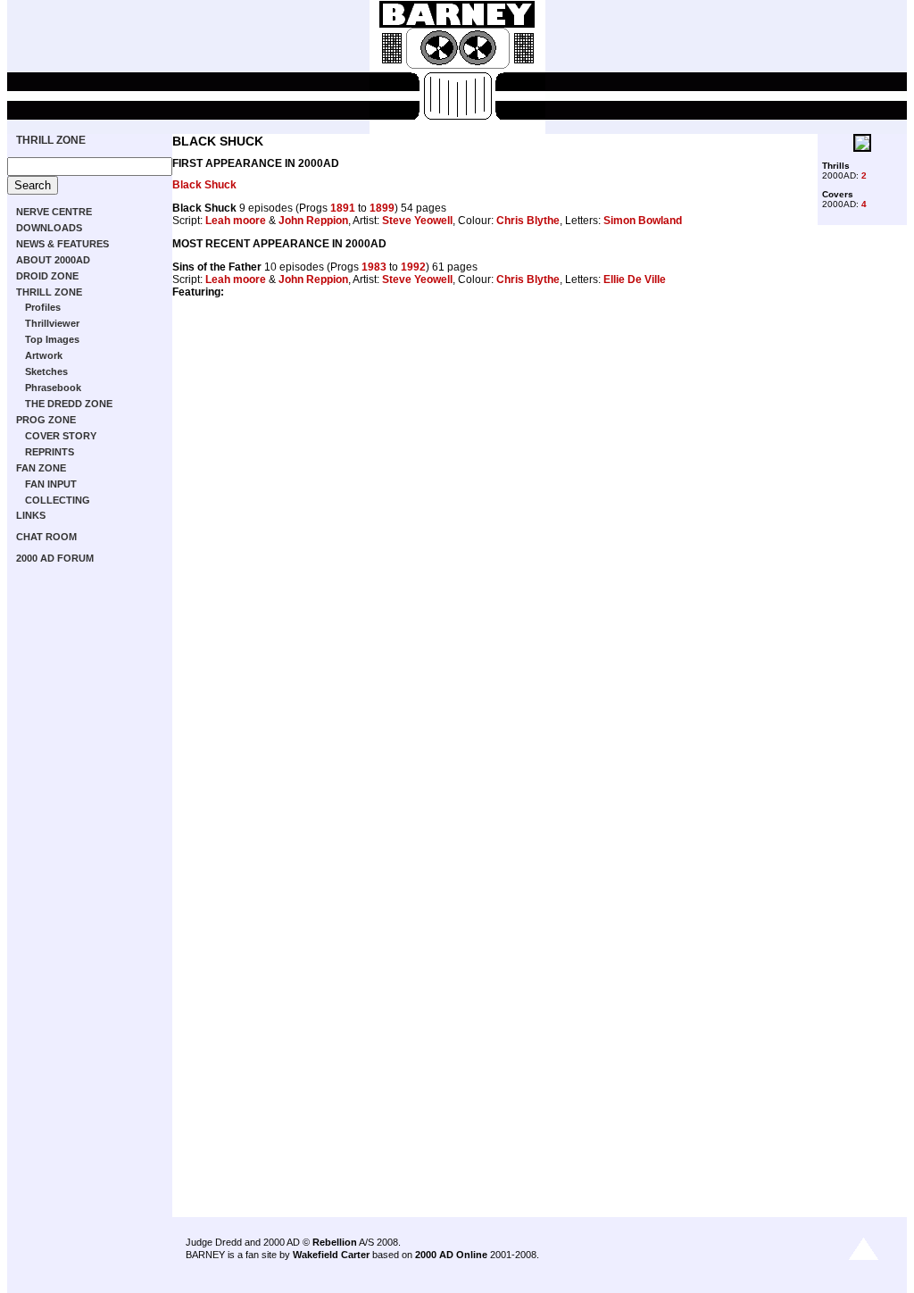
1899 (382, 208)
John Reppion (313, 220)
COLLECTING (57, 500)
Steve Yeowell (417, 220)
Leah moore (235, 220)
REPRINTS (49, 451)
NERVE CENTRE (54, 211)
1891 (342, 208)
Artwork (43, 355)
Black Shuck (204, 185)
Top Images (52, 339)
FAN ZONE (41, 468)
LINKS (31, 515)
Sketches (46, 371)
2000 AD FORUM (55, 558)
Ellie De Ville (634, 279)
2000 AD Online (451, 1254)
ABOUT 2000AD (53, 259)
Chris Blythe (528, 220)
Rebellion (334, 1242)
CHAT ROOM (46, 536)
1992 (413, 267)
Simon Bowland (642, 220)
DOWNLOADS (49, 227)
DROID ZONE (47, 276)
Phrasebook (53, 387)
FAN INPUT (51, 484)
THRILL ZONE (51, 140)
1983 (373, 267)
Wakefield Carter (331, 1254)
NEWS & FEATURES (62, 243)
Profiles (43, 307)
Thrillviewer (52, 323)
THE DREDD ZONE (68, 403)
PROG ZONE (46, 419)
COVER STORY (60, 435)
